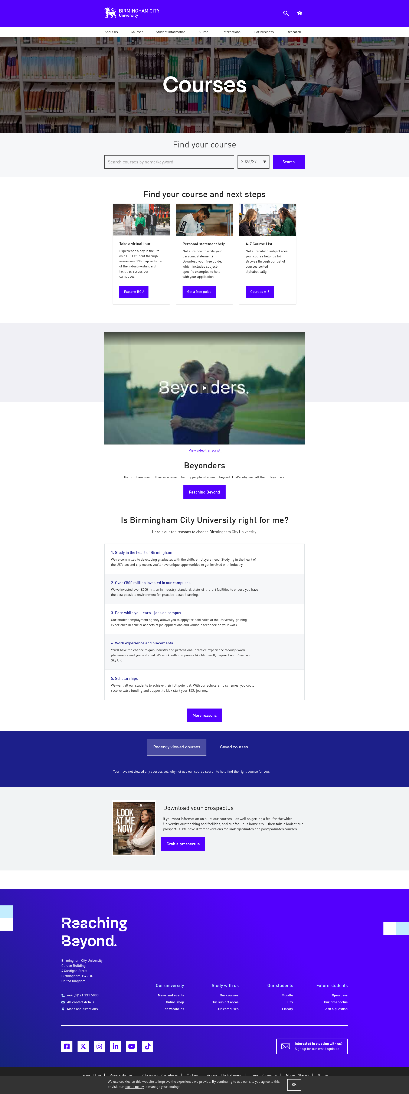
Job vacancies (173, 1009)
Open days (340, 995)
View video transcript (204, 450)
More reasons (205, 716)
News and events (171, 995)
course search (204, 772)
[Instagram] (99, 1046)
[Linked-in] (115, 1046)
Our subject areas (225, 1002)
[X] (83, 1046)
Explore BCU (134, 292)
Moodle (287, 995)
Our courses (229, 995)
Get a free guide (199, 292)
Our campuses (228, 1009)
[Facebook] (66, 1046)
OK (294, 1085)
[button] (111, 32)
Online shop (175, 1002)
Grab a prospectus (183, 844)
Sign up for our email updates (319, 1046)
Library (287, 1009)
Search (288, 162)
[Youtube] (131, 1046)
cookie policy (134, 1087)
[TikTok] (147, 1046)
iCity (290, 1002)
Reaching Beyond (204, 492)
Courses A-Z (259, 292)
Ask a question (336, 1009)
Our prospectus (336, 1002)
